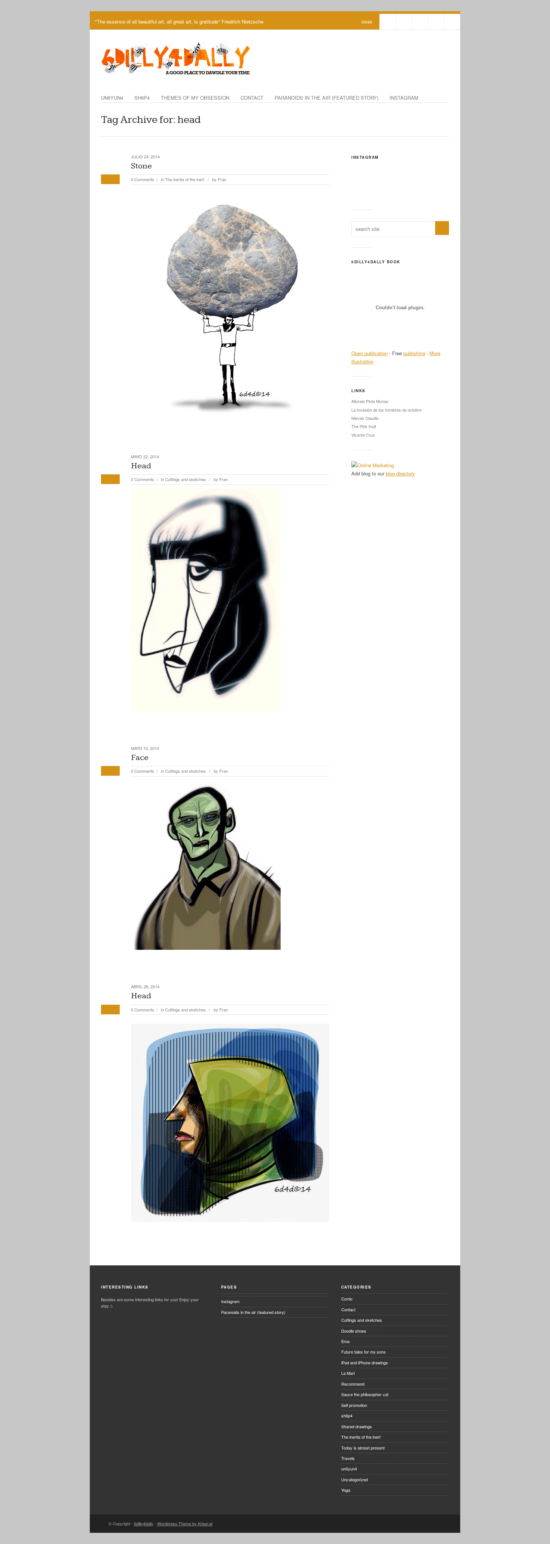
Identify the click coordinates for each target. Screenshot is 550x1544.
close (366, 21)
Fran (222, 179)
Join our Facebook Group (420, 22)
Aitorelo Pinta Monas (369, 401)
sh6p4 (142, 97)
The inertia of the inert (184, 179)
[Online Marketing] (372, 465)
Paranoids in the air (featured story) (326, 97)
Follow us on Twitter (404, 22)
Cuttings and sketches (185, 479)
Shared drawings (356, 1426)
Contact (252, 97)
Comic (347, 1299)
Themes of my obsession (195, 97)
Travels (348, 1458)
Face (140, 758)
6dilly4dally (143, 1523)
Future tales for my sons (363, 1352)
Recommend (352, 1384)
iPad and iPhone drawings (364, 1362)
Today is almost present (363, 1448)
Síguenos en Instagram (405, 188)
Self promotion (354, 1405)
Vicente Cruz (363, 435)
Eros (345, 1341)
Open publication (369, 353)
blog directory (400, 473)
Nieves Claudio (365, 418)
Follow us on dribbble (387, 22)
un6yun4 (112, 97)
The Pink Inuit (363, 426)
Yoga (345, 1490)
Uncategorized (354, 1479)
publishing (414, 353)
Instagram (403, 97)
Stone (141, 166)
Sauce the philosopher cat (364, 1394)
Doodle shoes (353, 1331)
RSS (452, 22)
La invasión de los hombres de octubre (386, 410)
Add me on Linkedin (436, 22)
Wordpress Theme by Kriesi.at (185, 1523)
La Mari (348, 1373)
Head (141, 466)
